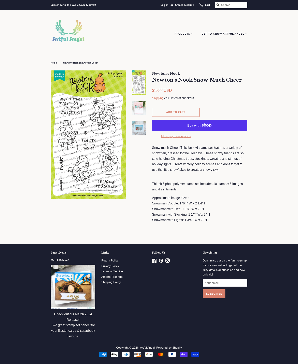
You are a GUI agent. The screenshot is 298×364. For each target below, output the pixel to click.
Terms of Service (112, 271)
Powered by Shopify (169, 347)
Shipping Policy (111, 282)
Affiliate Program (112, 276)
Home (54, 62)
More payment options (176, 136)
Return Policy (109, 260)
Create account (184, 5)
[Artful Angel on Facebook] (154, 261)
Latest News (58, 253)
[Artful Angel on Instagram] (167, 261)
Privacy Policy (110, 266)
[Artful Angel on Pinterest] (161, 261)
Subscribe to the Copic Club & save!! (73, 5)
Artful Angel (147, 347)
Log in (164, 5)
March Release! (60, 260)
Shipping (157, 98)
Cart (207, 5)
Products (183, 34)
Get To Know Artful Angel (223, 34)
